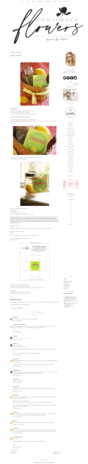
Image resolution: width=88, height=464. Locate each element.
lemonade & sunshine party (22, 121)
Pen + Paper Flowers (17, 436)
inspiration (70, 161)
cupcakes (70, 144)
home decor (71, 156)
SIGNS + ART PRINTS (68, 281)
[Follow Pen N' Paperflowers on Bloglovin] (68, 293)
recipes (70, 168)
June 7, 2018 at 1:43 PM (17, 447)
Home (22, 1)
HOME (65, 278)
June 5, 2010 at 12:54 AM (17, 339)
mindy (14, 420)
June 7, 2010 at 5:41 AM (17, 408)
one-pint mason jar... (14, 108)
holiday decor (70, 153)
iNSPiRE (70, 158)
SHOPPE (27, 1)
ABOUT (60, 1)
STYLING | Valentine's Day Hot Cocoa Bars (71, 301)
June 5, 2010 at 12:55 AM (17, 355)
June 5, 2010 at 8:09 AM (17, 366)
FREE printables (70, 132)
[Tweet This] (31, 312)
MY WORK (33, 1)
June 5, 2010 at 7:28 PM (17, 382)
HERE (33, 242)
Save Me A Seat (15, 370)
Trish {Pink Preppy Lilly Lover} (18, 324)
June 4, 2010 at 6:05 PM (17, 320)
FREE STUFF (48, 1)
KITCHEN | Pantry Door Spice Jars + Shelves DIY (69, 90)
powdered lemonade (20, 111)
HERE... (21, 308)
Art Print (70, 125)
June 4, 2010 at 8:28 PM (17, 332)
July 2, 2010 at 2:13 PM (17, 416)
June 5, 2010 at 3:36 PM (17, 375)
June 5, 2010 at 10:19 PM (17, 391)
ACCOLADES (40, 1)
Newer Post (13, 452)
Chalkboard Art (71, 128)
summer (70, 170)
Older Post (56, 452)
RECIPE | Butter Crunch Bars (69, 299)
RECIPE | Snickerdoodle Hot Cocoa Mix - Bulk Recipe (71, 304)
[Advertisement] (70, 249)
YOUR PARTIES (67, 285)
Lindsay (14, 317)
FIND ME (55, 1)
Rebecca (14, 412)
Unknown (15, 358)
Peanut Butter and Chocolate (70, 136)
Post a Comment (15, 449)
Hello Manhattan (51, 462)
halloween (70, 151)
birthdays (70, 139)
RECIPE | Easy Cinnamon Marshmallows (69, 306)
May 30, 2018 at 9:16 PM (17, 433)
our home (70, 163)
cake (71, 141)
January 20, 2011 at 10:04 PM (18, 424)
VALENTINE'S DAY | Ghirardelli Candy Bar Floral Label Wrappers (70, 297)
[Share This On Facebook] (30, 312)
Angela (14, 336)
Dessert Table (70, 130)
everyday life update (71, 146)
